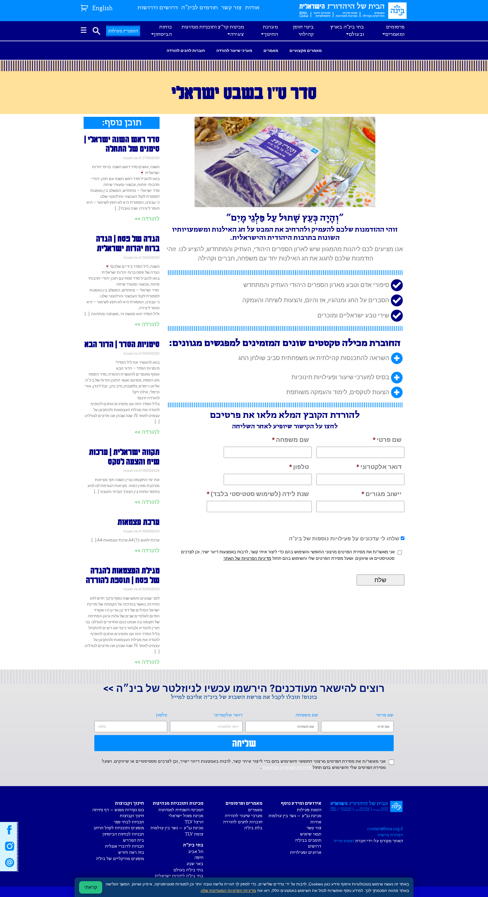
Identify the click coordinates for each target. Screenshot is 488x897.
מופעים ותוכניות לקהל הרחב (118, 828)
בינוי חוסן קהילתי (303, 31)
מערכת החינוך (270, 31)
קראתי (90, 887)
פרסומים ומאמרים (394, 31)
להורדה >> (147, 218)
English (102, 9)
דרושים (314, 846)
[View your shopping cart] (85, 7)
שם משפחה (290, 439)
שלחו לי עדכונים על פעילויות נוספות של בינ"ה (344, 538)
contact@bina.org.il (385, 829)
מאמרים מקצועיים (305, 50)
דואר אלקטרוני (379, 466)
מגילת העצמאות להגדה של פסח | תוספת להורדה (123, 575)
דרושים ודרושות (158, 8)
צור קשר (231, 8)
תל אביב (195, 852)
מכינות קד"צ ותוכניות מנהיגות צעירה (213, 31)
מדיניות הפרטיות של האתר (247, 558)
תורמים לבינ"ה (199, 8)
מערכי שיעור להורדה (234, 50)
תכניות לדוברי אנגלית (124, 846)
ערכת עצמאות (138, 522)
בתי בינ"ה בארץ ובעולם (347, 31)
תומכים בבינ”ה (308, 840)
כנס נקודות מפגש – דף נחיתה (118, 810)
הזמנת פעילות (309, 810)
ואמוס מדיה (344, 841)
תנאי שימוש (310, 834)
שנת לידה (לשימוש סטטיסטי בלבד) (258, 493)
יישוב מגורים (381, 493)
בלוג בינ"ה (253, 828)
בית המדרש (133, 840)
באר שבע (194, 864)
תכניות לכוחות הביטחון (123, 834)
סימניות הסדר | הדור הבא (122, 344)
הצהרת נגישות (390, 835)
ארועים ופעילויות (305, 852)
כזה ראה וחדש (131, 852)
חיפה (199, 858)
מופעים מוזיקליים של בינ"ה (120, 859)
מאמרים (270, 50)
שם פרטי (387, 439)
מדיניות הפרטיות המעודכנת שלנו (228, 890)
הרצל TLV (194, 822)
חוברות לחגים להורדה (186, 50)
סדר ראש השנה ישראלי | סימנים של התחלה (122, 143)
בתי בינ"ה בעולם (188, 870)
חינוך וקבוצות (132, 816)
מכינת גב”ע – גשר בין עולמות (295, 816)
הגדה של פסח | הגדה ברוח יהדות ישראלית (128, 243)
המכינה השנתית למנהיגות (180, 810)
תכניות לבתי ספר (129, 822)
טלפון (299, 466)
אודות (252, 8)
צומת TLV (194, 834)
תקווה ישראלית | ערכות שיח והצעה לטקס (124, 456)
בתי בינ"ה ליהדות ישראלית (179, 876)
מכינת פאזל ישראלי (186, 816)
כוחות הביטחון (163, 31)
